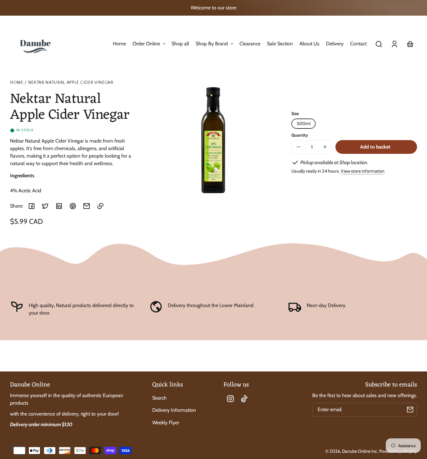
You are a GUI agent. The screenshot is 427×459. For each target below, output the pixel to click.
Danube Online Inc (359, 451)
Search (159, 398)
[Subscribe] (410, 409)
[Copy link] (100, 206)
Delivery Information (174, 410)
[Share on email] (86, 206)
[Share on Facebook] (31, 206)
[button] (379, 44)
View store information (362, 171)
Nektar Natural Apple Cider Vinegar (70, 82)
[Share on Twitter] (45, 206)
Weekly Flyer (165, 423)
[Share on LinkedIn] (59, 206)
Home (16, 82)
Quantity (299, 135)
